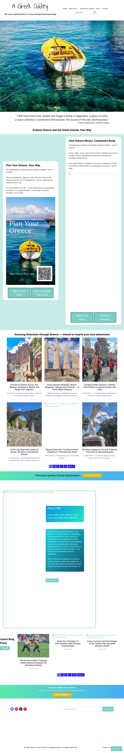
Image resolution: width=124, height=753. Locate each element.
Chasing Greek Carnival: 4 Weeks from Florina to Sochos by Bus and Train (99, 387)
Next (70, 466)
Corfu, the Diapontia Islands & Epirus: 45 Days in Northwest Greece (24, 451)
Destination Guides (87, 8)
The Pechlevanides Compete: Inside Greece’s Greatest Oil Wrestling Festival (33, 662)
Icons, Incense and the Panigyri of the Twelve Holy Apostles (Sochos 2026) (102, 643)
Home (65, 8)
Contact (105, 8)
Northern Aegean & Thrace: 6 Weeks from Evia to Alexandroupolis (99, 450)
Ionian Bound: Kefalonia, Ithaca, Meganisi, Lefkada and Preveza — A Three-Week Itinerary (62, 387)
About (98, 8)
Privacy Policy (108, 747)
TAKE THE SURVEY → (62, 695)
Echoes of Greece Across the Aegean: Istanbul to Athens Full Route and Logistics (24, 387)
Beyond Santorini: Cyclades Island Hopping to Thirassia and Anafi (62, 450)
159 (74, 675)
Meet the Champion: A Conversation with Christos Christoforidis (68, 643)
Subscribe (108, 709)
